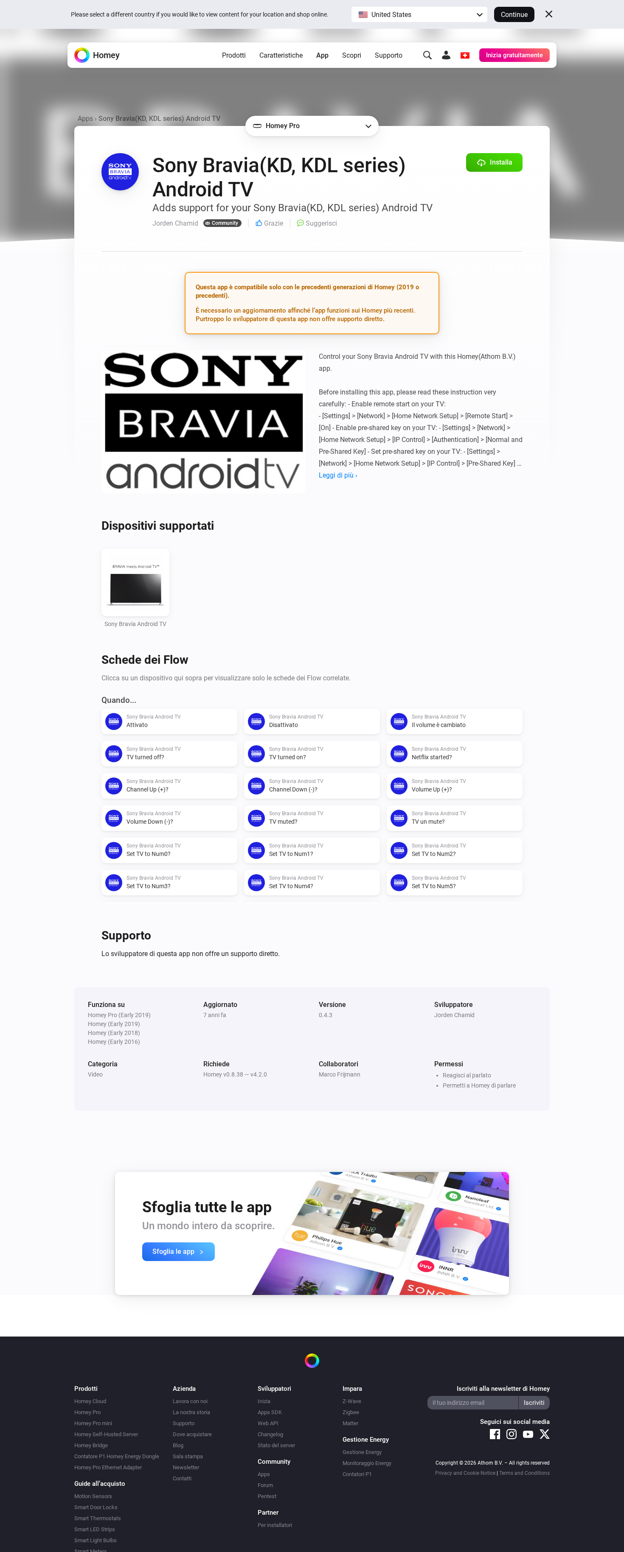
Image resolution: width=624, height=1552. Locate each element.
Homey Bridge (91, 1445)
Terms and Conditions (524, 1473)
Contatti (182, 1478)
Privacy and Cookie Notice (465, 1473)
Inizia (264, 1401)
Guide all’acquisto (99, 1484)
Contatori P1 (357, 1474)
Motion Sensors (93, 1496)
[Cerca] (427, 55)
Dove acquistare (192, 1434)
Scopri (351, 55)
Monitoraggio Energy (367, 1463)
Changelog (270, 1434)
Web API (268, 1423)
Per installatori (275, 1525)
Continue (514, 15)
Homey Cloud (90, 1401)
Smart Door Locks (96, 1507)
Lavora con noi (190, 1401)
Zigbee (351, 1412)
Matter (350, 1423)
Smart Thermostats (97, 1518)
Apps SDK (270, 1412)
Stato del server (276, 1445)
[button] (419, 14)
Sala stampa (188, 1456)
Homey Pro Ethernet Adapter (108, 1467)
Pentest (267, 1496)
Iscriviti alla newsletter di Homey (503, 1389)
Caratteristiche (281, 55)
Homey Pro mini (93, 1423)
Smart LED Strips (94, 1529)
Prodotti (234, 55)
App (322, 55)
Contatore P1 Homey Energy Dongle (116, 1456)
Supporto (388, 55)
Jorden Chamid (454, 1015)
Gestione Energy (362, 1452)
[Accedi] (446, 55)
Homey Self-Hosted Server (106, 1434)
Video (95, 1074)
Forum (265, 1485)
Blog (178, 1445)
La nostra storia (191, 1412)
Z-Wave (352, 1401)
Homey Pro (87, 1412)
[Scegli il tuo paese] (464, 55)
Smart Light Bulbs (95, 1540)
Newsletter (186, 1467)
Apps (85, 119)
